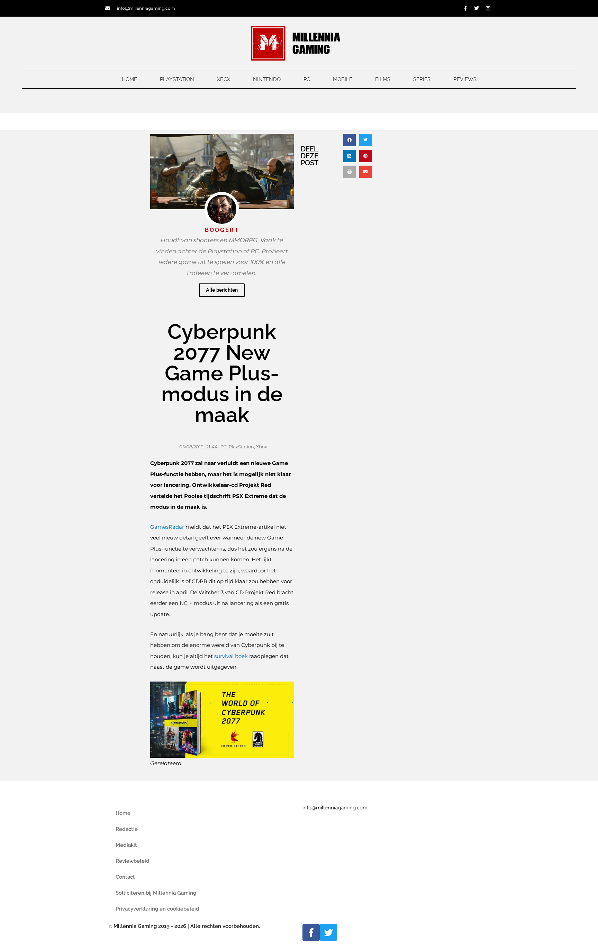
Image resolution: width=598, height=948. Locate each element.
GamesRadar (167, 527)
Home (129, 79)
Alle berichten (222, 290)
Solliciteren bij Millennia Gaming (156, 893)
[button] (349, 140)
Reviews (465, 79)
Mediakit (126, 845)
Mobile (342, 79)
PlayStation (177, 79)
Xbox (223, 79)
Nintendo (267, 79)
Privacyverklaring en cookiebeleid (157, 909)
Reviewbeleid (133, 861)
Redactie (127, 829)
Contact (125, 877)
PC (306, 79)
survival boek (231, 656)
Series (422, 79)
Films (382, 79)
